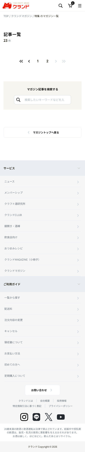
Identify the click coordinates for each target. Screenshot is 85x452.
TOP (6, 16)
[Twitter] (49, 417)
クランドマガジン (22, 16)
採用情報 (61, 400)
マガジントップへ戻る (46, 132)
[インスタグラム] (24, 417)
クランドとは (26, 400)
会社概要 (45, 400)
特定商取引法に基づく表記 (27, 406)
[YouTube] (61, 417)
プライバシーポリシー (61, 406)
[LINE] (36, 417)
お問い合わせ (39, 390)
